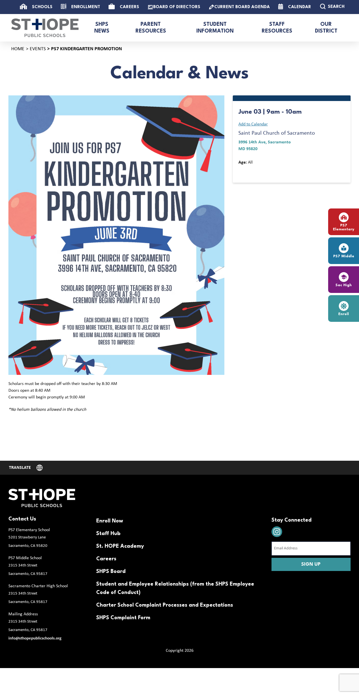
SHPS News (101, 28)
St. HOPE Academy (120, 546)
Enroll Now (109, 521)
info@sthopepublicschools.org (34, 638)
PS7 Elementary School (29, 530)
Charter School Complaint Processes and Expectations (164, 605)
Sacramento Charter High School (38, 586)
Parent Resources (150, 28)
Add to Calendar (253, 124)
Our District (326, 28)
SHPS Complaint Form (123, 617)
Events (38, 49)
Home (17, 49)
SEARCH (336, 7)
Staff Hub (108, 533)
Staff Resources (277, 28)
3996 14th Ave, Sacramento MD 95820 (264, 145)
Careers (106, 558)
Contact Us (22, 519)
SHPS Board (111, 571)
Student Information (215, 28)
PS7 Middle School (25, 558)
